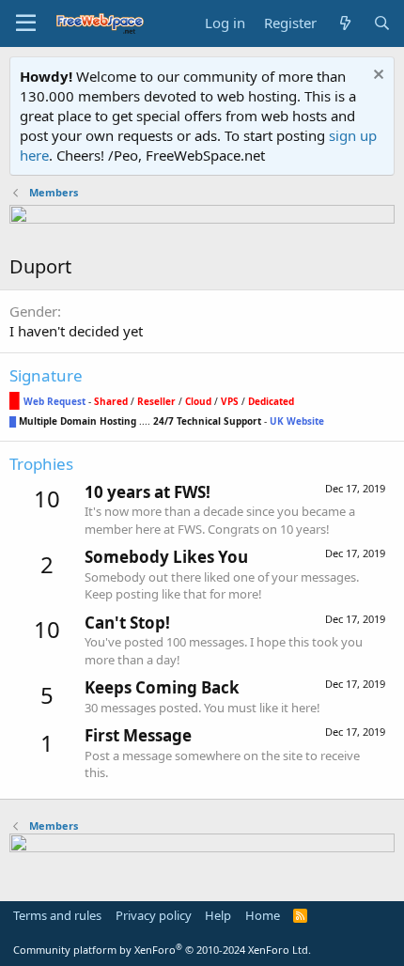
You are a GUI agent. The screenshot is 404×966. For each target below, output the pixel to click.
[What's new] (344, 23)
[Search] (382, 23)
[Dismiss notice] (376, 76)
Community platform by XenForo (162, 950)
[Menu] (26, 23)
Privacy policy (154, 915)
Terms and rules (57, 915)
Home (262, 915)
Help (218, 915)
